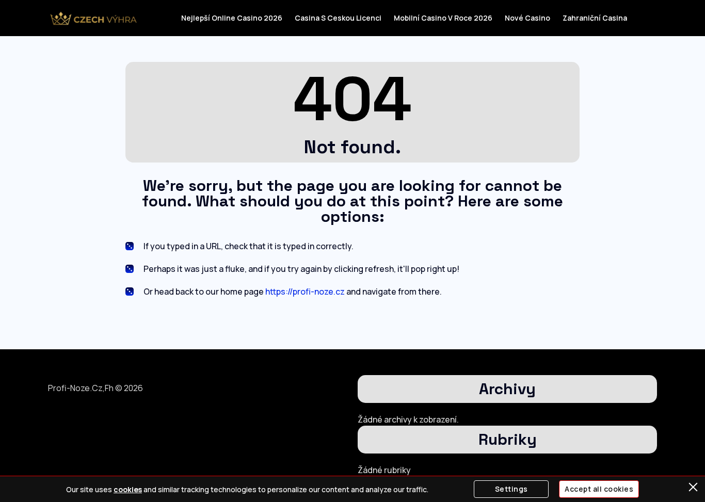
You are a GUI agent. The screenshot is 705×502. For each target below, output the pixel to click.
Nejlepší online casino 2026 (231, 18)
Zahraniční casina (595, 18)
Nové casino (527, 18)
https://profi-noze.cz (305, 291)
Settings (511, 489)
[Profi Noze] (93, 18)
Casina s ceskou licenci (338, 18)
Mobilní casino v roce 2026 (443, 18)
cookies (128, 489)
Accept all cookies (599, 489)
